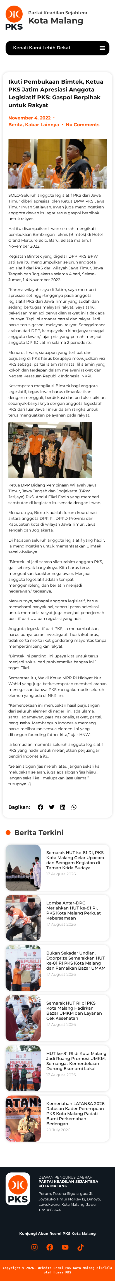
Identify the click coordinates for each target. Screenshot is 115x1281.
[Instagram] (35, 1247)
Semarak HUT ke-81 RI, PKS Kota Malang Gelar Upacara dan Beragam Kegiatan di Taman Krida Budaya (75, 860)
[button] (102, 48)
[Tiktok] (81, 1247)
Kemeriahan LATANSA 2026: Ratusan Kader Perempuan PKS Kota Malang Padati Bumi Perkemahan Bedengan (75, 1113)
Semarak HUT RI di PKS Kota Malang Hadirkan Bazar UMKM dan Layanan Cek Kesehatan (74, 1010)
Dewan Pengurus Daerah (68, 1181)
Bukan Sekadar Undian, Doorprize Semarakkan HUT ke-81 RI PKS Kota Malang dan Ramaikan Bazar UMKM (76, 960)
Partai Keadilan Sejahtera (57, 12)
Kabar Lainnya (42, 124)
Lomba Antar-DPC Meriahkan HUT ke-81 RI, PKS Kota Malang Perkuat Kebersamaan (73, 910)
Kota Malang (55, 20)
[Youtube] (65, 1247)
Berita (15, 124)
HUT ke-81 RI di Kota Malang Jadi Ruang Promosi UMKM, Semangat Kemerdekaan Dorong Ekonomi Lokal (76, 1061)
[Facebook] (50, 1247)
